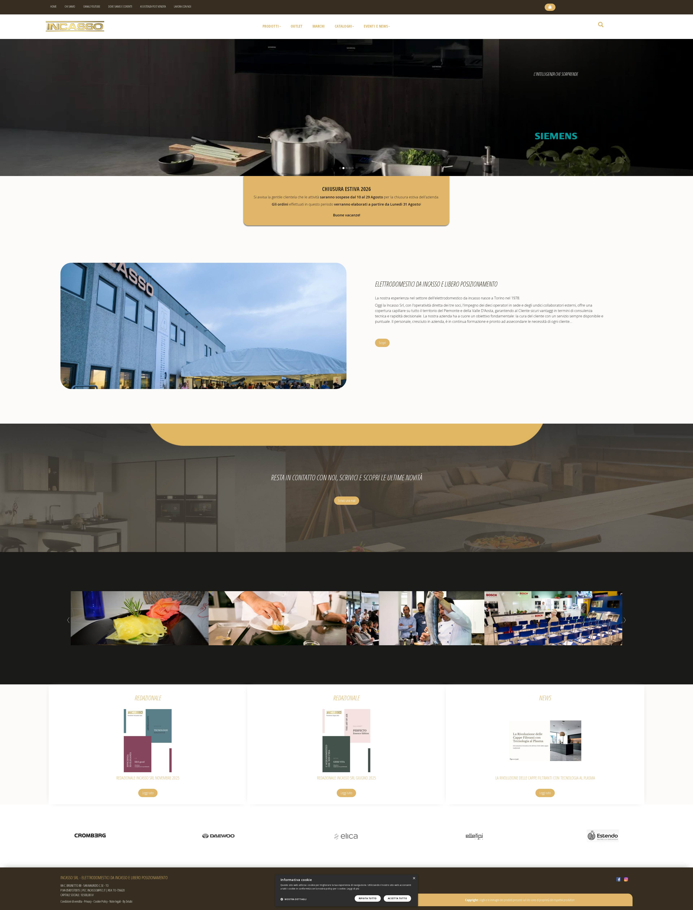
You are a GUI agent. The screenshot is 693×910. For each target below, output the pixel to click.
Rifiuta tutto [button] (368, 898)
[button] (293, 899)
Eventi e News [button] (376, 26)
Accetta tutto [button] (397, 898)
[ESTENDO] (218, 836)
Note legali (115, 901)
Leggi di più (353, 888)
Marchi (319, 26)
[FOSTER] (346, 836)
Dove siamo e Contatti (120, 6)
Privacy (87, 901)
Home (53, 6)
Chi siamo (70, 6)
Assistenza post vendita (153, 6)
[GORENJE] (602, 836)
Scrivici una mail (346, 500)
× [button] (414, 878)
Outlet (297, 26)
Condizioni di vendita (71, 901)
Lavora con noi (182, 6)
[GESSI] (474, 836)
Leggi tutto (148, 792)
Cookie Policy (100, 901)
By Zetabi (127, 901)
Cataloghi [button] (343, 26)
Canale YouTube (91, 6)
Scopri (382, 342)
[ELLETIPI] (90, 836)
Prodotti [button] (271, 26)
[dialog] (346, 890)
